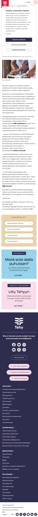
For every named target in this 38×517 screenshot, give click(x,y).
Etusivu (12, 6)
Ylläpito (4, 514)
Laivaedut (5, 407)
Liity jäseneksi (12, 235)
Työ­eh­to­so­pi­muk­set (9, 431)
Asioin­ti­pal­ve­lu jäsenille (10, 477)
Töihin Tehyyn (7, 498)
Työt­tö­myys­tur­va (8, 398)
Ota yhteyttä (7, 474)
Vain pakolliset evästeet (18, 44)
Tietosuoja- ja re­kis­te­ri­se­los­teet (12, 507)
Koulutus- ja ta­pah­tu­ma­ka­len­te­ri (13, 466)
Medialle (5, 489)
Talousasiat (6, 492)
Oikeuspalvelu (7, 395)
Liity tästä (18, 306)
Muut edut (6, 413)
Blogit (4, 460)
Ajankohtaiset (7, 454)
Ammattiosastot (8, 486)
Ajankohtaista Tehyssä (15, 223)
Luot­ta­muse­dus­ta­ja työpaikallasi (13, 389)
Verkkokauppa (7, 422)
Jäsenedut (6, 386)
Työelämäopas (8, 428)
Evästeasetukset (18, 50)
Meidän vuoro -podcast (10, 469)
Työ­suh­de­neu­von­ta (9, 392)
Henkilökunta (7, 483)
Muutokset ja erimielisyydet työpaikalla (16, 443)
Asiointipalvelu (12, 241)
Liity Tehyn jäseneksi (20, 366)
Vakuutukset (6, 401)
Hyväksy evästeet (19, 39)
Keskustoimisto (7, 480)
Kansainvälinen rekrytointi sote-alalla (15, 446)
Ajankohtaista (22, 6)
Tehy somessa (19, 357)
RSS (3, 512)
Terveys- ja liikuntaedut (10, 410)
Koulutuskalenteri (13, 229)
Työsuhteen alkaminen (10, 434)
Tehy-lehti (5, 419)
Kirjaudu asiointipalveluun (20, 372)
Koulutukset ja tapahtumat (11, 416)
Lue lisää (18, 275)
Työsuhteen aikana (9, 437)
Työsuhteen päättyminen (11, 440)
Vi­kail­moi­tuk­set (7, 495)
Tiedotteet (6, 457)
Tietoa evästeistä (8, 505)
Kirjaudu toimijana (20, 378)
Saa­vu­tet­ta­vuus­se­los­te (10, 510)
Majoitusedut (7, 404)
